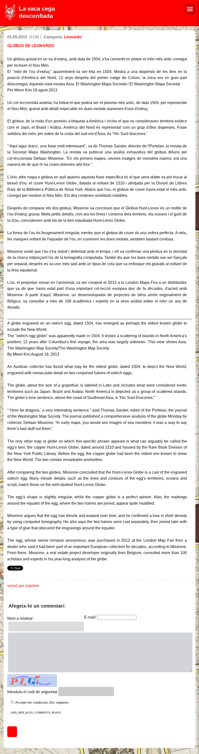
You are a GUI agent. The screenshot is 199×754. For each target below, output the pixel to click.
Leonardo (73, 37)
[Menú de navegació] (189, 9)
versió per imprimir (23, 586)
